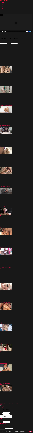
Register (3, 2)
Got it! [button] (30, 431)
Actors (2, 6)
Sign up (1, 418)
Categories (3, 5)
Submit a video (3, 8)
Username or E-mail (2, 428)
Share (0, 41)
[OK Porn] (4, 1)
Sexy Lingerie (2, 44)
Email (0, 413)
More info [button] (25, 431)
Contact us (3, 406)
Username (1, 412)
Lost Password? (4, 423)
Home (2, 4)
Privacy (3, 407)
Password (1, 414)
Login (1, 2)
